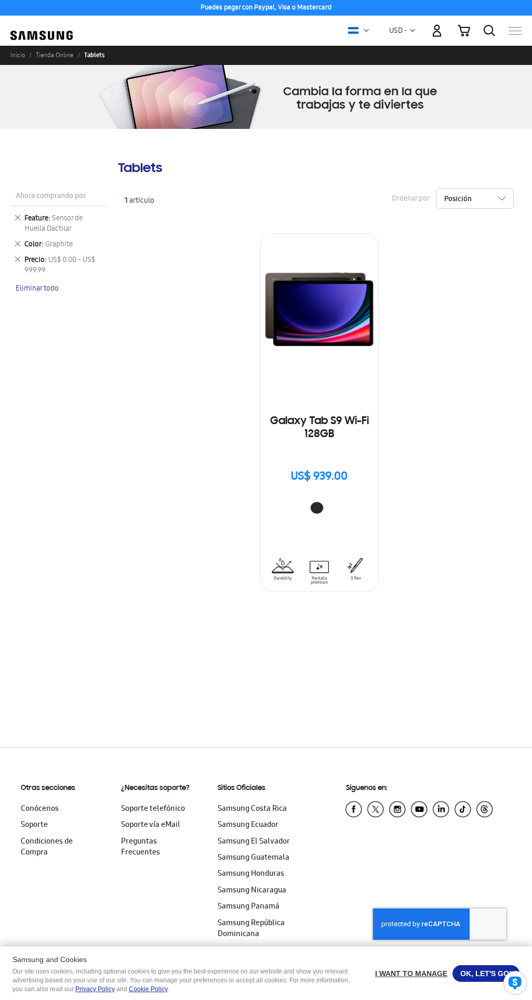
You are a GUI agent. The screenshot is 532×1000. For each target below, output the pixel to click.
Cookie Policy (148, 989)
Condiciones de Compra (47, 847)
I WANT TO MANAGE (411, 973)
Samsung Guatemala (253, 858)
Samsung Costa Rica (252, 809)
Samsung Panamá (249, 907)
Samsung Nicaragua (252, 891)
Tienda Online (54, 55)
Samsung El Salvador (254, 842)
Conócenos (40, 809)
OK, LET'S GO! (486, 973)
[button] (366, 30)
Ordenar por (410, 199)
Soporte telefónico (153, 809)
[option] (317, 508)
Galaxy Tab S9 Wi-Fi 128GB (319, 428)
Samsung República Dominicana (251, 929)
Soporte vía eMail (150, 825)
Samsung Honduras (251, 874)
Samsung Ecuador (248, 825)
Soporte (34, 825)
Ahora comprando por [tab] (51, 197)
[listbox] (319, 509)
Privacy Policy (95, 989)
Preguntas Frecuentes (140, 847)
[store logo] (41, 25)
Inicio (17, 55)
